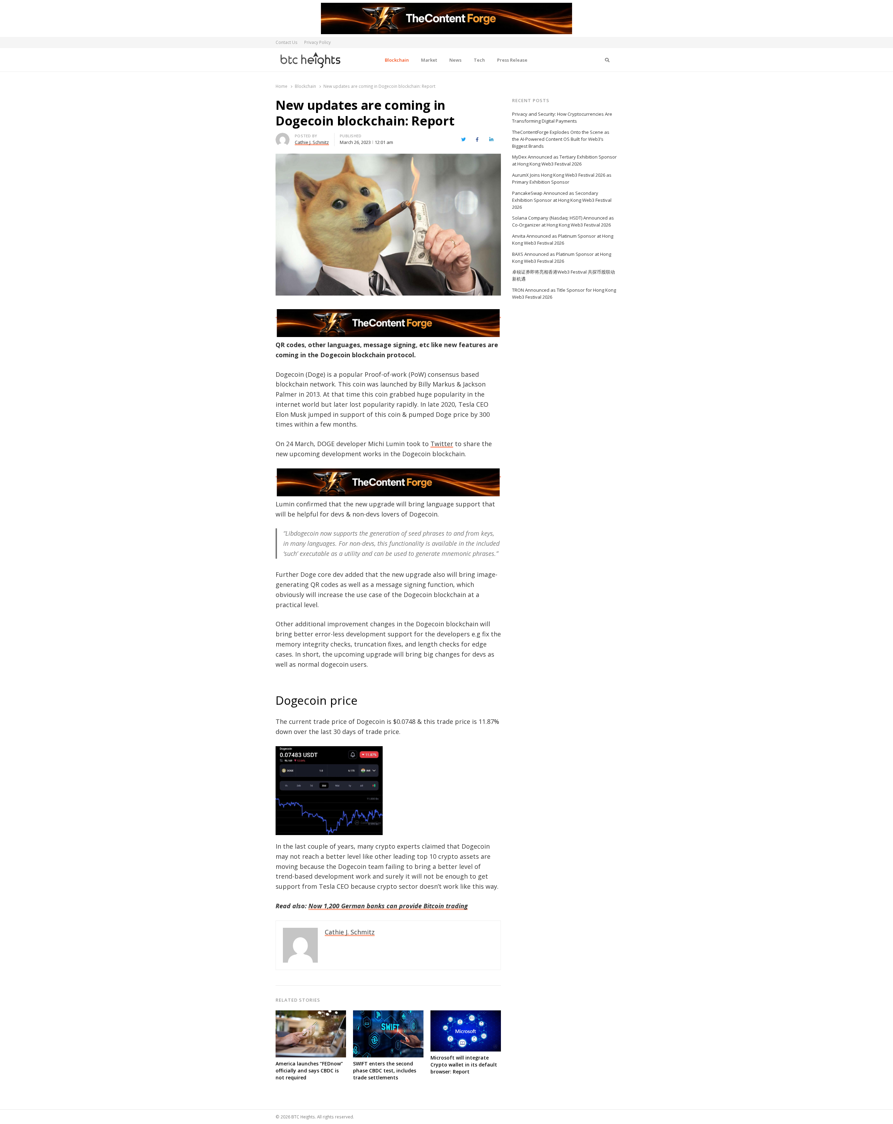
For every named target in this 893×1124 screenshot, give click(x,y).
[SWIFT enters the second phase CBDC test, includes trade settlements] (388, 1014)
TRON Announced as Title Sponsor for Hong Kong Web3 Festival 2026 (564, 293)
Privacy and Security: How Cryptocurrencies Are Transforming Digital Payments (562, 117)
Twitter (441, 443)
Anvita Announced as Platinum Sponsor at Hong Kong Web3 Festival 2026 (562, 239)
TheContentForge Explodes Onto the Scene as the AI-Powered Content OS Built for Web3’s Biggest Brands (560, 139)
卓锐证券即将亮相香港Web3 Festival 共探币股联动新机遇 (563, 275)
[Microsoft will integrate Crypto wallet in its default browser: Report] (465, 1014)
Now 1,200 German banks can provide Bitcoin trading (388, 906)
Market (429, 60)
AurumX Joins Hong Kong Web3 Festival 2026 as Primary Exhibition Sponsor (561, 178)
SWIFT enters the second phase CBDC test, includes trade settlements (384, 1070)
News (455, 60)
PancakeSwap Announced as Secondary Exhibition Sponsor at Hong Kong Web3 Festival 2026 (561, 200)
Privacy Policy (317, 42)
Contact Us (287, 42)
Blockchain (397, 60)
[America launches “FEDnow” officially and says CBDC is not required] (311, 1014)
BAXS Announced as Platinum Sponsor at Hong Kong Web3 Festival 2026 (561, 257)
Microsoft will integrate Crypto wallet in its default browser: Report (463, 1064)
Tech (479, 60)
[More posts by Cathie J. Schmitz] (283, 137)
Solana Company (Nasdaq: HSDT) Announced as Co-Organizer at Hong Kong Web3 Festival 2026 (563, 221)
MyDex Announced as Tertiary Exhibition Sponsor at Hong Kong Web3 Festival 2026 (564, 160)
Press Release (512, 60)
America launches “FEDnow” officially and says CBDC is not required (309, 1070)
